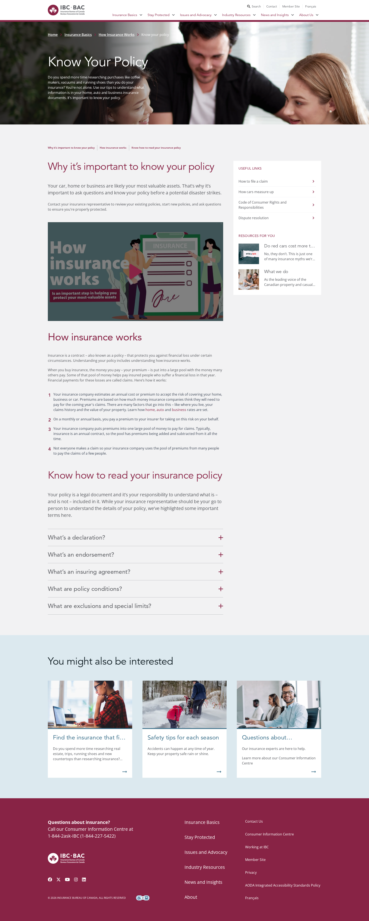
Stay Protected (159, 15)
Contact (271, 6)
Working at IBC (257, 847)
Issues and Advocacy (196, 15)
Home (53, 34)
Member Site (291, 6)
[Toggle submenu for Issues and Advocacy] (215, 15)
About (190, 897)
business (179, 409)
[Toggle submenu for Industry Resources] (254, 15)
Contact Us (254, 821)
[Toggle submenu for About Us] (317, 15)
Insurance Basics (124, 15)
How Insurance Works (117, 34)
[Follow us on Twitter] (58, 879)
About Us (306, 15)
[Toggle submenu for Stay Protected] (173, 15)
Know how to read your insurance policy (156, 147)
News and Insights (275, 15)
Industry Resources (236, 15)
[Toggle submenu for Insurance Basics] (141, 15)
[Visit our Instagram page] (76, 879)
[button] (135, 271)
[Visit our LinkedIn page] (84, 879)
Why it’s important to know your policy (71, 147)
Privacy (251, 872)
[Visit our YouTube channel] (67, 879)
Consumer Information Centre (269, 834)
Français (310, 6)
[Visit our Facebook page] (50, 879)
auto (160, 409)
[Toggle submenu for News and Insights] (292, 15)
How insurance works (113, 147)
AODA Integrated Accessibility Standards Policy (282, 885)
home (150, 409)
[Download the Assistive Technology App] (143, 897)
